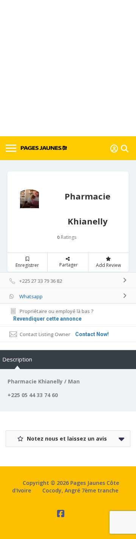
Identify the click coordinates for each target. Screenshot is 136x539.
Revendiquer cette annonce (47, 319)
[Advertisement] (68, 68)
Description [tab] (17, 359)
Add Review (108, 265)
